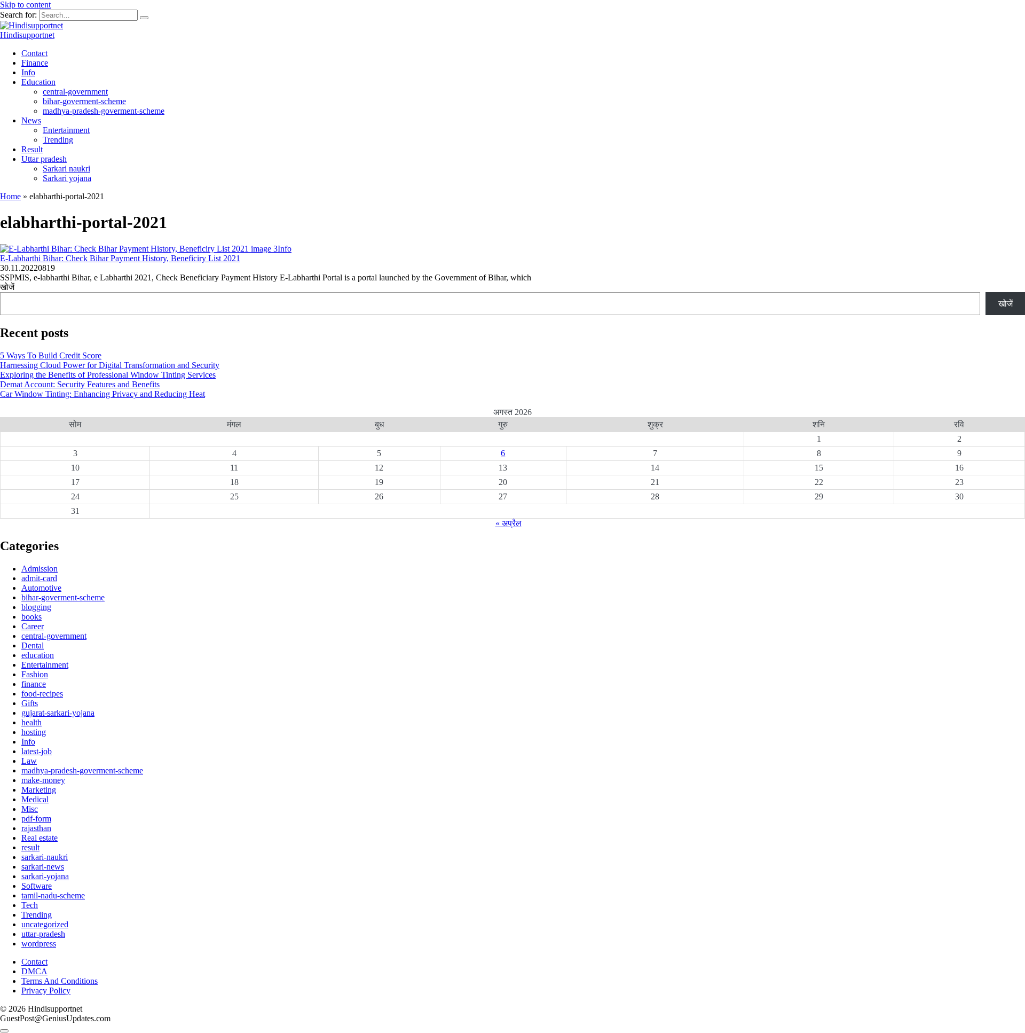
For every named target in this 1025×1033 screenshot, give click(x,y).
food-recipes (42, 693)
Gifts (29, 703)
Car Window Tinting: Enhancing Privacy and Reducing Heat (102, 393)
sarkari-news (42, 866)
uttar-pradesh (43, 933)
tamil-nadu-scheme (53, 895)
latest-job (36, 751)
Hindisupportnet (27, 35)
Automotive (41, 587)
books (31, 616)
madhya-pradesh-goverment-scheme (103, 110)
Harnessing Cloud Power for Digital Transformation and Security (109, 365)
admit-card (39, 578)
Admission (39, 568)
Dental (32, 645)
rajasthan (36, 828)
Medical (35, 799)
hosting (33, 732)
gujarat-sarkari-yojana (57, 712)
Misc (29, 808)
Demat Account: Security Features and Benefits (80, 384)
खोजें (7, 287)
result (30, 847)
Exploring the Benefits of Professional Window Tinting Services (108, 374)
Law (29, 760)
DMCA (34, 971)
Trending (58, 139)
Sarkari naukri (66, 168)
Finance (34, 62)
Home (10, 196)
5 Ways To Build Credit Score (50, 355)
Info (28, 72)
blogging (36, 607)
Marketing (38, 789)
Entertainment (66, 130)
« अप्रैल (508, 523)
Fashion (34, 674)
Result (32, 149)
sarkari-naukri (44, 857)
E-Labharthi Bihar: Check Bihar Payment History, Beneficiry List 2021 (120, 258)
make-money (43, 780)
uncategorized (44, 924)
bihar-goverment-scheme (84, 101)
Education (38, 82)
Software (36, 885)
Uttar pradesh (44, 158)
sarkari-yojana (45, 876)
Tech (29, 905)
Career (32, 626)
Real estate (39, 837)
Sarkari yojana (67, 178)
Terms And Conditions (59, 980)
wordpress (38, 943)
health (31, 722)
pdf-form (36, 818)
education (37, 655)
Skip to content (25, 4)
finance (33, 683)
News (31, 120)
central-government (75, 91)
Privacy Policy (45, 990)
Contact (34, 53)
